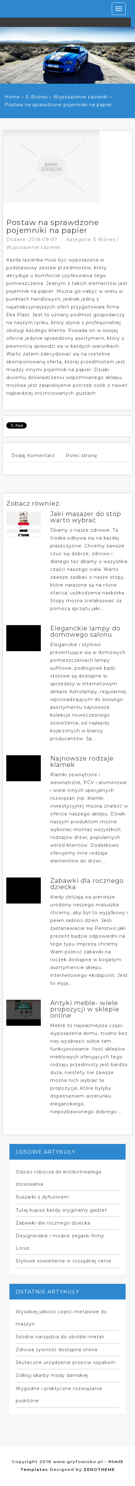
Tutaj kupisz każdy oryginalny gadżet (61, 1210)
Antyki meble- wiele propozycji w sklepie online (84, 1009)
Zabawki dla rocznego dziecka (87, 884)
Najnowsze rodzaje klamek (82, 761)
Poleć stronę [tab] (81, 455)
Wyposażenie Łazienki (80, 97)
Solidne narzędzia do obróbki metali (60, 1337)
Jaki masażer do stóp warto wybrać (85, 517)
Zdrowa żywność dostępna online (57, 1349)
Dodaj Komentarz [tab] (33, 455)
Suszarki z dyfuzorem (42, 1197)
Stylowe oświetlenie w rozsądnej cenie (63, 1261)
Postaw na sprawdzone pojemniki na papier (58, 105)
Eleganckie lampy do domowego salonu (85, 631)
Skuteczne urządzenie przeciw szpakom (66, 1362)
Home (12, 97)
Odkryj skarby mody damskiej (52, 1375)
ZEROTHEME (99, 1469)
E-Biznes (37, 97)
